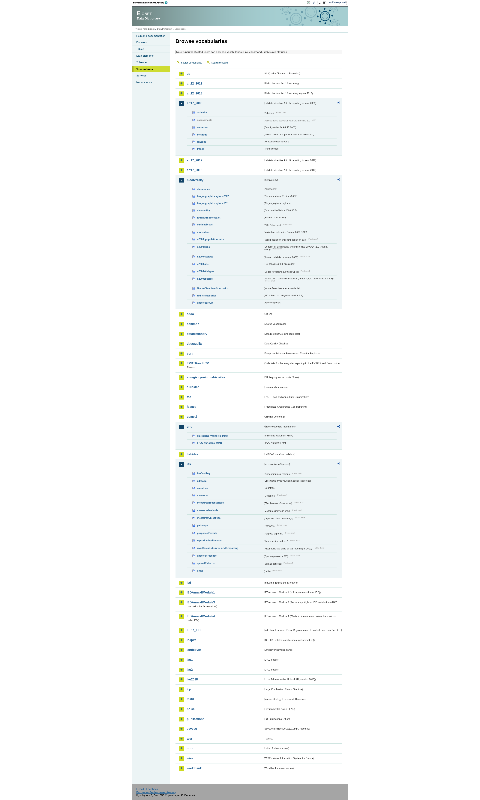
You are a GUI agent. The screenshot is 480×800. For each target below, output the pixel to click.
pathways (202, 525)
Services (141, 75)
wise (190, 758)
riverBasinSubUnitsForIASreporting (217, 548)
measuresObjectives (208, 517)
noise (191, 709)
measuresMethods (207, 510)
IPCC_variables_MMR (209, 443)
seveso (192, 728)
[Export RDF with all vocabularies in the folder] (338, 103)
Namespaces (144, 82)
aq (188, 73)
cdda (190, 314)
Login (313, 2)
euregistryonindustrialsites (206, 377)
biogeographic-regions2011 (213, 203)
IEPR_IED (194, 630)
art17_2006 (194, 103)
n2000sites (203, 264)
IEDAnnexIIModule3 (201, 602)
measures (202, 495)
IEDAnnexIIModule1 (201, 592)
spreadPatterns (205, 563)
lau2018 (192, 679)
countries (202, 127)
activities (202, 112)
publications (195, 719)
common (193, 324)
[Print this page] (320, 2)
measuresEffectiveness (210, 502)
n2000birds (203, 246)
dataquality (203, 210)
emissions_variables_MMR (212, 435)
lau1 (190, 659)
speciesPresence (207, 555)
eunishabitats (205, 224)
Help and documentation (150, 35)
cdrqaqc (201, 481)
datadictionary (197, 333)
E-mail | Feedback (147, 788)
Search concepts (219, 63)
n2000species (205, 278)
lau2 (190, 669)
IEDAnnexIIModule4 (201, 616)
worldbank (194, 768)
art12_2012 (194, 83)
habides (192, 454)
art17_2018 (194, 170)
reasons (201, 141)
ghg (189, 426)
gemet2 (192, 416)
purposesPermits (207, 533)
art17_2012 (194, 160)
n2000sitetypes (205, 271)
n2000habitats (205, 256)
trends (200, 148)
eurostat (193, 387)
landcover (194, 649)
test (189, 738)
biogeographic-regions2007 (213, 196)
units (200, 570)
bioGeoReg (203, 473)
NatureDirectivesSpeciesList (213, 288)
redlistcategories (206, 295)
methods (202, 134)
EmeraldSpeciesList (208, 217)
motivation (203, 232)
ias (189, 464)
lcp (189, 689)
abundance (203, 189)
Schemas (141, 62)
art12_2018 (194, 93)
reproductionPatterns (209, 540)
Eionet (151, 29)
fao (189, 397)
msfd (190, 699)
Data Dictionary (164, 29)
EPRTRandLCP (198, 363)
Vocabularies (144, 68)
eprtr (190, 353)
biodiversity (195, 180)
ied (189, 582)
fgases (191, 406)
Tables (140, 48)
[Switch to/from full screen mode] (325, 2)
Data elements (145, 55)
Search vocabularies (191, 63)
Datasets (141, 42)
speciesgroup (205, 302)
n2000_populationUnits (210, 239)
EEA (151, 2)
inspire (191, 640)
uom (190, 748)
